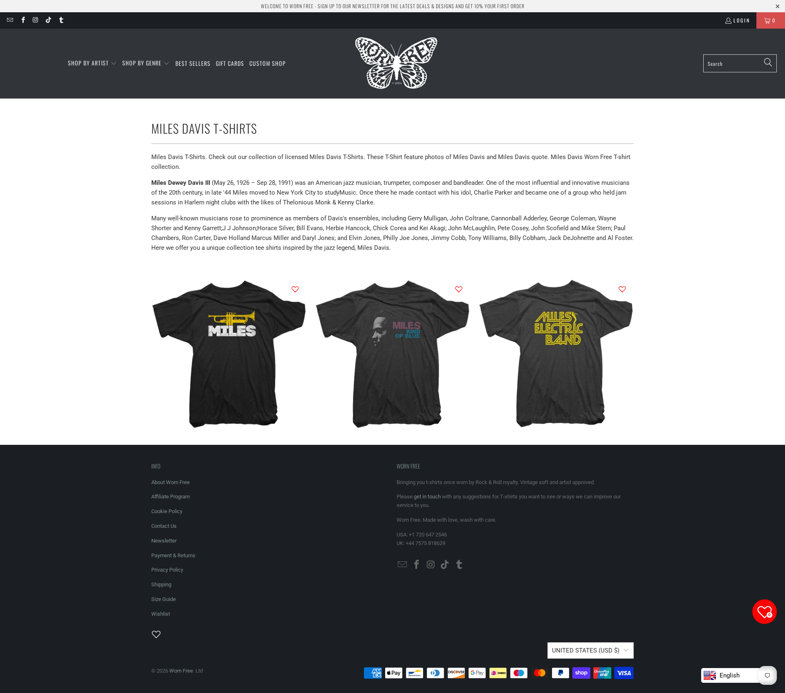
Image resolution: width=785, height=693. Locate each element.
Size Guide (163, 599)
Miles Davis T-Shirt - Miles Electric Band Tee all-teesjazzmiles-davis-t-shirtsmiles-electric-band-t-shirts (556, 353)
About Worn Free (170, 482)
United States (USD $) (585, 650)
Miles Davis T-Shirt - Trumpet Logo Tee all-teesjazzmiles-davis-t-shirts (229, 353)
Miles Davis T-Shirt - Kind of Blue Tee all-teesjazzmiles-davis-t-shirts (392, 353)
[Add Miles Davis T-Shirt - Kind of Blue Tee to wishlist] (458, 289)
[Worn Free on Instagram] (35, 20)
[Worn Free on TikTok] (48, 20)
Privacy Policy (167, 570)
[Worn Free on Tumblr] (60, 20)
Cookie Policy (166, 511)
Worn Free (181, 671)
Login (741, 20)
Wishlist (160, 614)
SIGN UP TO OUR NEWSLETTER (349, 5)
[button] (92, 63)
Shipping (161, 584)
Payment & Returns (173, 555)
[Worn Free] (395, 63)
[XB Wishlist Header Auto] (161, 634)
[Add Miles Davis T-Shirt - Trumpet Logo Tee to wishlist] (295, 289)
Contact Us (164, 526)
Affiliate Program (170, 496)
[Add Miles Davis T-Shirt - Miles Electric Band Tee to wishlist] (622, 289)
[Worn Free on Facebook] (22, 20)
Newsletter (164, 541)
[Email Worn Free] (9, 20)
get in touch (427, 496)
